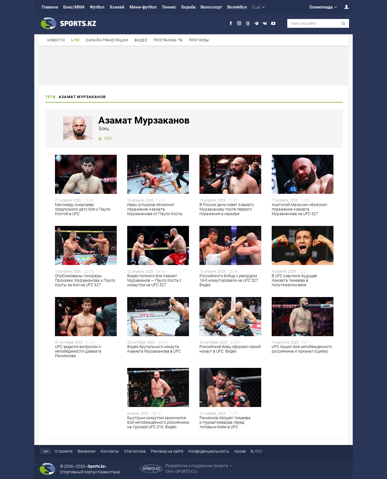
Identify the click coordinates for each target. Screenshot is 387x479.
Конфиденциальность (208, 451)
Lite (75, 40)
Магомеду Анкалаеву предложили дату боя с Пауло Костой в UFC (82, 209)
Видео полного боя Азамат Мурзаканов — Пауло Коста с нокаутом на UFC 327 (154, 280)
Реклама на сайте (167, 451)
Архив (240, 451)
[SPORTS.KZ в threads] (248, 23)
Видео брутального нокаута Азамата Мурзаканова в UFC (154, 348)
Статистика (135, 451)
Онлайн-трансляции (107, 40)
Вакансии (86, 451)
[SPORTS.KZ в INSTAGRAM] (239, 23)
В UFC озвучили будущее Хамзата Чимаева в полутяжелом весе (294, 280)
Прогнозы (199, 40)
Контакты (110, 451)
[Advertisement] (193, 67)
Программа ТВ (168, 40)
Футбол (97, 7)
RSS (108, 138)
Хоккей (117, 7)
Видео (141, 40)
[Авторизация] (343, 6)
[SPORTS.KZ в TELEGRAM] (256, 23)
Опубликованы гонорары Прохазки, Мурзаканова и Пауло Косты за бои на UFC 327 (85, 280)
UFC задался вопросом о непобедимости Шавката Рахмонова (78, 351)
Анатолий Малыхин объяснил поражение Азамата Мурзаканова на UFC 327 (299, 209)
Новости (56, 40)
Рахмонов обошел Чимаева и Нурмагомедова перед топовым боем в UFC (224, 422)
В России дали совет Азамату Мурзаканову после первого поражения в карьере (226, 209)
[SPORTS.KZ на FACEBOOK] (231, 23)
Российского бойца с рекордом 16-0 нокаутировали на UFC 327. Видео (229, 280)
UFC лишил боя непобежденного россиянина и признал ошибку (302, 348)
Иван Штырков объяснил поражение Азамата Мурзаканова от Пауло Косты (155, 209)
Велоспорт (211, 7)
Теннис (169, 7)
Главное (50, 7)
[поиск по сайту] (343, 23)
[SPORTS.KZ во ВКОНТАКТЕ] (265, 23)
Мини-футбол (143, 7)
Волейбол (237, 7)
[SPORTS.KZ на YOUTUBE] (273, 23)
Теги (50, 97)
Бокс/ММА (74, 7)
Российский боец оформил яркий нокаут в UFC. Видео (230, 348)
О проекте (64, 451)
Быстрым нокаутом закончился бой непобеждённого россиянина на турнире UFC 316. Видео (158, 422)
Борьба (188, 7)
